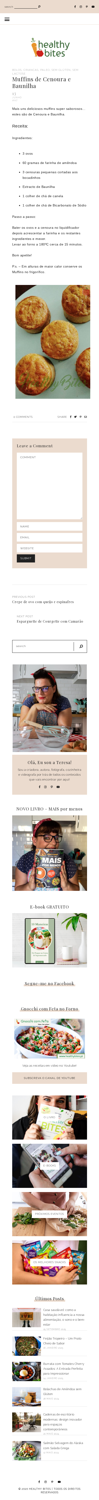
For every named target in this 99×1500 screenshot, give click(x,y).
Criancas (30, 70)
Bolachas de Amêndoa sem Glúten (62, 1391)
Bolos (17, 70)
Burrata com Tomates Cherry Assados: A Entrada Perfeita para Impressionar (63, 1369)
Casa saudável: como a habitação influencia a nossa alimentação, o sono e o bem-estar (64, 1317)
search (9, 7)
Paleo (45, 70)
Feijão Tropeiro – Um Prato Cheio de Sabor (62, 1341)
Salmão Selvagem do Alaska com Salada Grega (63, 1445)
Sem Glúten (61, 70)
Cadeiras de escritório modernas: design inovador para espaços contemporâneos (62, 1422)
